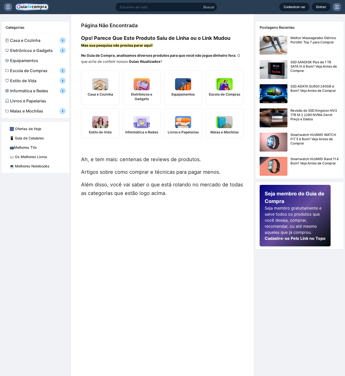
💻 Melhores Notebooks (30, 166)
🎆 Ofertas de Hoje (25, 129)
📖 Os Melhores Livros (28, 157)
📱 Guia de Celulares (27, 138)
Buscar (208, 7)
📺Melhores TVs (23, 147)
